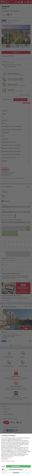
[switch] (3, 469)
